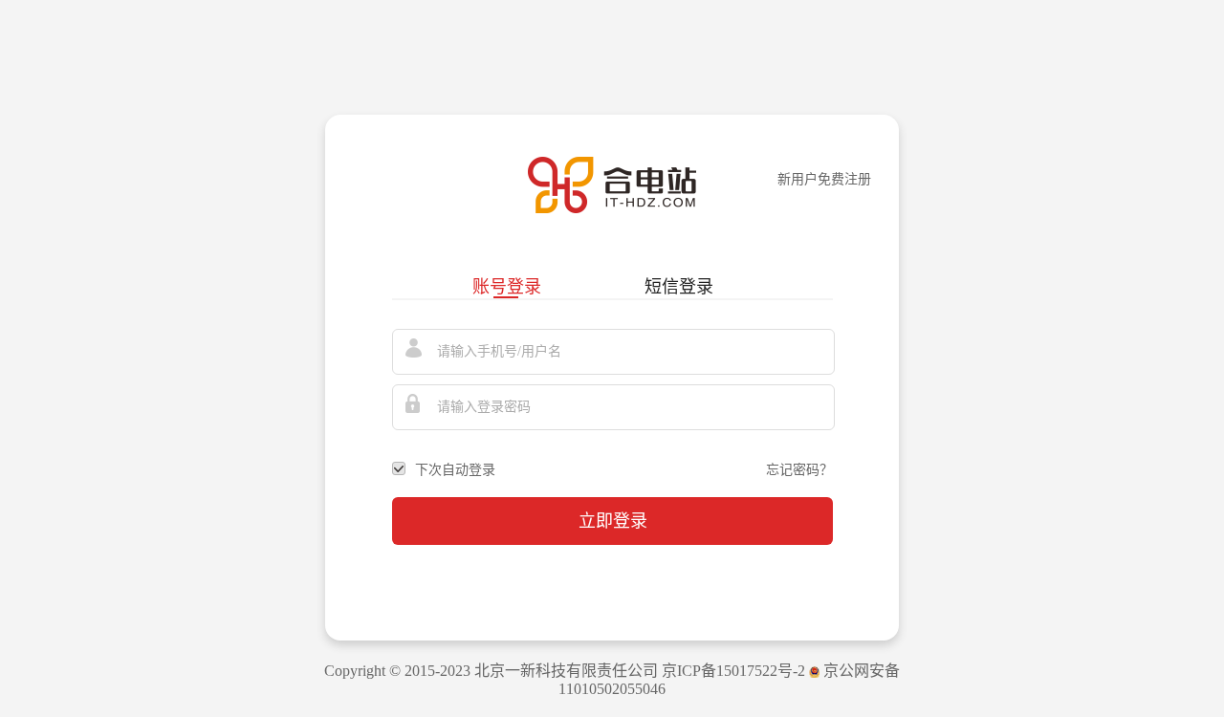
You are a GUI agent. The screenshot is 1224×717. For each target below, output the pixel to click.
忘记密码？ (799, 470)
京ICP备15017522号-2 (733, 671)
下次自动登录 (455, 470)
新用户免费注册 (824, 179)
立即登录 (613, 521)
